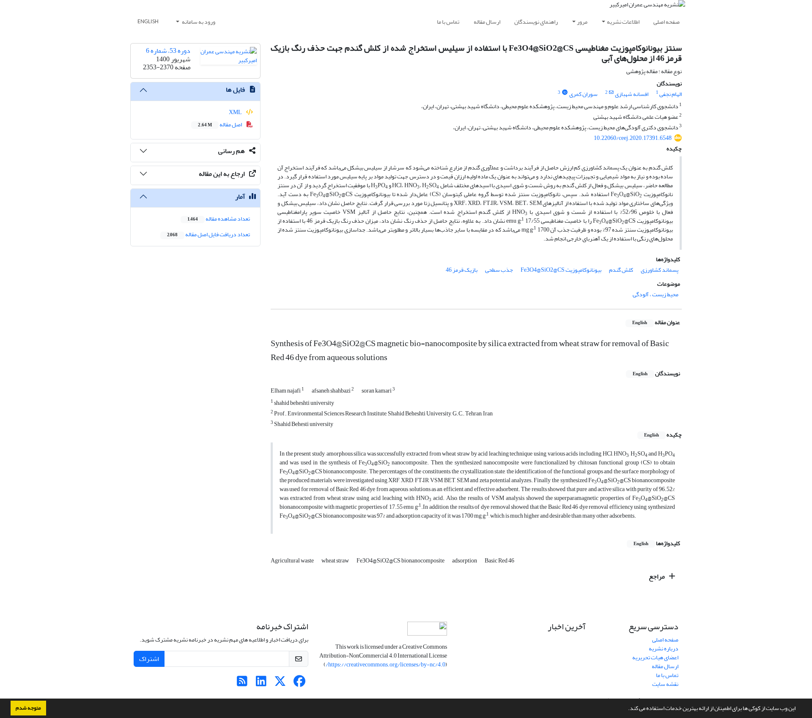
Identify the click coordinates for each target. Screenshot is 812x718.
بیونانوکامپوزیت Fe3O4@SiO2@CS (561, 270)
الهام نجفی (670, 94)
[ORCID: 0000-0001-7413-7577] (564, 92)
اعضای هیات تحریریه (655, 657)
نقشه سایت (665, 684)
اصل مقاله (220, 124)
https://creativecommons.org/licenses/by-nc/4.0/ (385, 664)
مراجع (657, 576)
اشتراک (149, 658)
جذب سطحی (499, 270)
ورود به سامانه (198, 21)
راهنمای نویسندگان (536, 21)
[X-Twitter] (280, 683)
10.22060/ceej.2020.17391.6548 (633, 138)
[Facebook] (299, 683)
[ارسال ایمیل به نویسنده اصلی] (611, 92)
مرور (582, 21)
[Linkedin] (261, 683)
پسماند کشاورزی (659, 270)
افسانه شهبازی (631, 94)
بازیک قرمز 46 (461, 270)
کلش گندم (621, 270)
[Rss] (242, 683)
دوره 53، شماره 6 (168, 50)
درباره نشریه (663, 648)
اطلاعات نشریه (623, 21)
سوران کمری (583, 94)
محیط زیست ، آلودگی (655, 294)
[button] (626, 709)
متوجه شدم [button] (28, 708)
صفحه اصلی (666, 21)
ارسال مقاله (487, 21)
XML (236, 112)
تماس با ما (448, 21)
